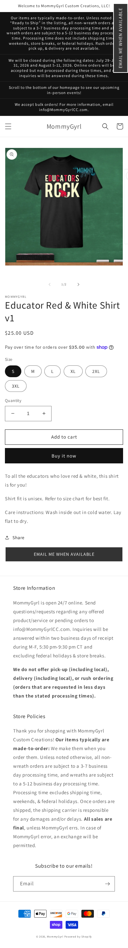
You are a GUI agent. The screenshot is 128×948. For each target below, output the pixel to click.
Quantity (13, 400)
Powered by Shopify (78, 936)
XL (73, 371)
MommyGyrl (55, 936)
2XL (96, 371)
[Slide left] (49, 284)
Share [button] (18, 537)
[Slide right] (78, 284)
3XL (16, 386)
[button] (120, 38)
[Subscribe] (107, 884)
